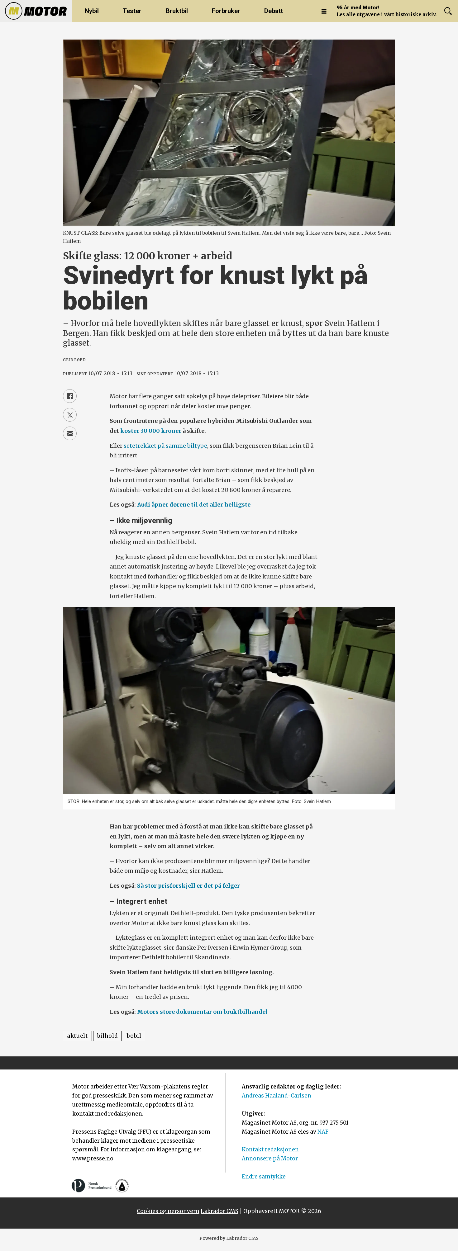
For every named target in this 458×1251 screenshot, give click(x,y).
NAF (322, 1131)
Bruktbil (177, 11)
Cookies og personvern (168, 1211)
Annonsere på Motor (270, 1158)
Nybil (92, 11)
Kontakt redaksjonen (270, 1149)
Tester (132, 11)
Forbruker (226, 11)
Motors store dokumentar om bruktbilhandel (202, 1011)
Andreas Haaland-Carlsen (276, 1095)
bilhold (107, 1035)
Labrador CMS (219, 1211)
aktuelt (77, 1035)
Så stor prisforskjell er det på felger (188, 885)
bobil (134, 1035)
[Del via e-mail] (70, 433)
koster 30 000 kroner (150, 430)
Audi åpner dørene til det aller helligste (193, 504)
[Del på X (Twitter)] (70, 415)
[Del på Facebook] (70, 396)
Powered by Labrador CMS (229, 1238)
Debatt (273, 11)
